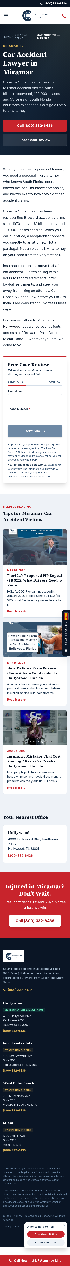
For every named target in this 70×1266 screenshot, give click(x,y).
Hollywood (11, 326)
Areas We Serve (21, 37)
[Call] (64, 15)
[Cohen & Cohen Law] (35, 15)
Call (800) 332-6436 (35, 126)
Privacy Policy (11, 1226)
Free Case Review (35, 140)
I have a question (46, 1242)
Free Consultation (46, 1234)
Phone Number (19, 409)
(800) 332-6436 (20, 990)
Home (7, 36)
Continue (32, 431)
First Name (16, 391)
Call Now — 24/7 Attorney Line (37, 1260)
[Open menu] (6, 15)
